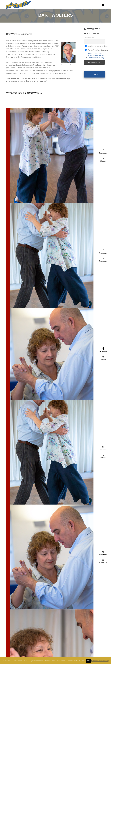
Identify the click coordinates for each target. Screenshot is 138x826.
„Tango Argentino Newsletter (98, 50)
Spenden (94, 74)
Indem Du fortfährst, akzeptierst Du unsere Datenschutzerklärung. (96, 56)
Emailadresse (89, 38)
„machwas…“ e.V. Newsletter (97, 46)
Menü (103, 4)
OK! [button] (88, 661)
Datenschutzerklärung (100, 661)
